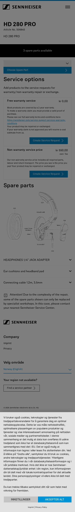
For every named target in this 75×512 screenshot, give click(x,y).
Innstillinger (20, 499)
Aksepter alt (54, 499)
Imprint (31, 507)
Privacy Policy (41, 507)
